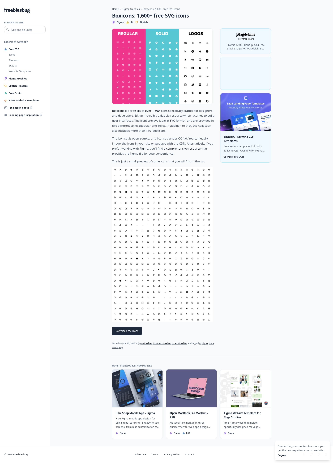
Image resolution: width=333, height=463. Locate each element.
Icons (12, 54)
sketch (115, 347)
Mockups (14, 60)
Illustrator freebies (162, 343)
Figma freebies (131, 9)
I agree (282, 455)
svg (121, 347)
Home (115, 9)
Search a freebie (13, 22)
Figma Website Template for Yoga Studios (242, 415)
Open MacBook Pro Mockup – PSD (189, 415)
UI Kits (13, 65)
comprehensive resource (183, 148)
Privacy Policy (172, 454)
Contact (189, 454)
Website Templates (20, 71)
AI (200, 343)
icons (211, 343)
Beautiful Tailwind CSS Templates (238, 139)
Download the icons (127, 330)
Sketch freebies (179, 343)
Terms (155, 454)
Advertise (140, 454)
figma (205, 343)
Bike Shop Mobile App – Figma (135, 413)
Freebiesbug (20, 454)
